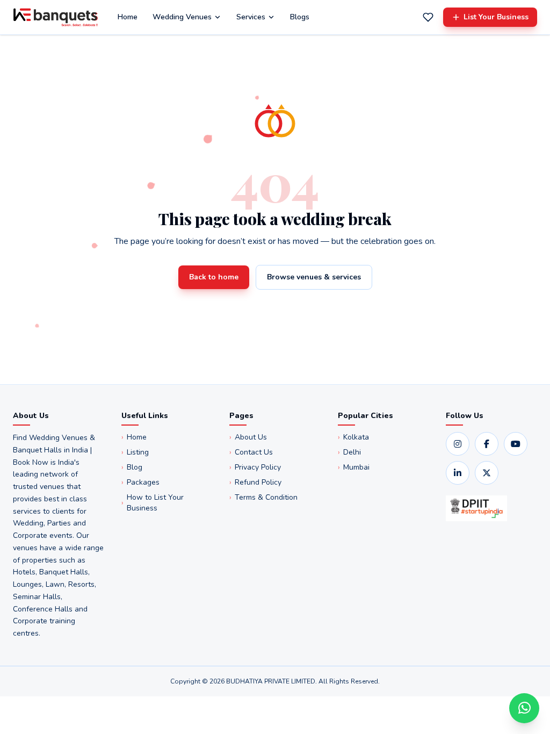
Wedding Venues (182, 17)
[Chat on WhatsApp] (524, 708)
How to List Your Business (152, 502)
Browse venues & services (314, 277)
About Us (248, 437)
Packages (140, 482)
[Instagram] (457, 444)
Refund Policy (255, 482)
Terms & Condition (263, 497)
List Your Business (496, 17)
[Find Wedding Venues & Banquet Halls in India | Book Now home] (55, 17)
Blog (131, 467)
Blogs (299, 17)
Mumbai (354, 467)
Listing (135, 452)
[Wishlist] (428, 17)
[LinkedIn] (457, 473)
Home (128, 17)
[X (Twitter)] (486, 473)
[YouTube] (515, 444)
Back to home (213, 277)
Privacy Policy (255, 467)
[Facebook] (486, 444)
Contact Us (251, 452)
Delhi (349, 452)
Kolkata (353, 437)
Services (250, 17)
